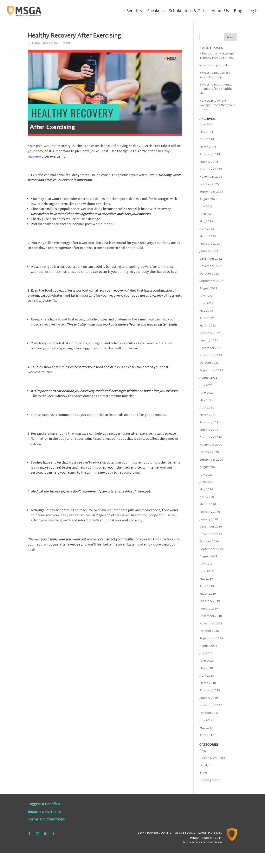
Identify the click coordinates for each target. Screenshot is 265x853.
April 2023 (206, 229)
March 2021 (207, 415)
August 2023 (208, 199)
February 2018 (209, 690)
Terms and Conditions (46, 819)
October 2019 (209, 541)
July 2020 (206, 474)
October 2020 (209, 452)
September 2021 (211, 370)
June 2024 (206, 124)
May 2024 (206, 132)
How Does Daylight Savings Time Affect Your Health (217, 105)
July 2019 (206, 564)
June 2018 (206, 661)
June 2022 (206, 303)
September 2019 (211, 549)
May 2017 (206, 727)
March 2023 (207, 236)
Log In (253, 12)
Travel (204, 772)
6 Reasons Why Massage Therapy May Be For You (216, 56)
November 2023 (210, 177)
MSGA (36, 43)
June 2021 (206, 392)
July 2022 (206, 296)
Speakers (155, 12)
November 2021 (210, 355)
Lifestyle (205, 765)
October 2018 (209, 631)
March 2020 (207, 504)
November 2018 (210, 623)
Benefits (134, 12)
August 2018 (208, 646)
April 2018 (206, 676)
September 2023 (211, 191)
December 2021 (210, 348)
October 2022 (209, 273)
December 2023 (210, 169)
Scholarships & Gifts (188, 12)
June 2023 (206, 214)
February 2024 (209, 154)
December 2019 (210, 526)
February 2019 (209, 601)
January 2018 (208, 698)
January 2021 (208, 430)
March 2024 (207, 147)
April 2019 (206, 586)
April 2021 (206, 407)
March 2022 (207, 325)
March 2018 (207, 683)
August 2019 (208, 556)
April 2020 (206, 497)
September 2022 (211, 281)
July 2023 (206, 206)
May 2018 (206, 668)
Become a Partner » (44, 812)
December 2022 (210, 259)
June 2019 (206, 571)
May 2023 (206, 221)
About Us (220, 12)
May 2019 (206, 579)
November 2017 (210, 705)
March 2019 (207, 594)
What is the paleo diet (214, 65)
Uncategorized (209, 780)
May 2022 (206, 311)
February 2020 (209, 512)
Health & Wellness (212, 758)
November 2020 (210, 445)
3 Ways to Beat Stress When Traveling (214, 75)
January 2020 (208, 519)
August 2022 (208, 288)
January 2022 (208, 340)
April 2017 (206, 735)
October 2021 (209, 363)
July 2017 (206, 720)
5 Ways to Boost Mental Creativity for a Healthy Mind (216, 89)
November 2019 (210, 534)
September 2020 (211, 460)
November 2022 (210, 266)
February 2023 (209, 244)
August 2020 (208, 467)
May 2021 (206, 400)
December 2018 (210, 616)
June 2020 (206, 482)
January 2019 (208, 608)
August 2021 (208, 378)
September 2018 (211, 638)
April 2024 (206, 139)
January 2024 (208, 162)
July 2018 (206, 653)
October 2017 (209, 713)
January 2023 (208, 251)
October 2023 (209, 184)
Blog (238, 12)
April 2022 (206, 318)
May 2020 (206, 489)
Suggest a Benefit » (44, 804)
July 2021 (206, 385)
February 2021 (209, 422)
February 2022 (209, 333)
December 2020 (210, 437)
